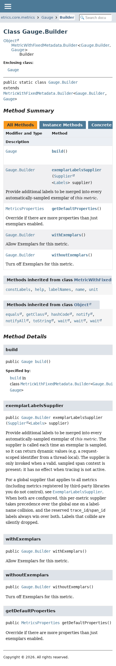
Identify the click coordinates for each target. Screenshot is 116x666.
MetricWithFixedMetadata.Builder (44, 45)
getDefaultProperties (74, 208)
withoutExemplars (70, 255)
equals (12, 314)
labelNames (59, 289)
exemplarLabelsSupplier (76, 170)
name (79, 289)
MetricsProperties (25, 208)
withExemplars (66, 235)
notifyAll (16, 321)
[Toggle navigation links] (7, 6)
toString (42, 321)
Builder (67, 17)
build (57, 151)
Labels (61, 182)
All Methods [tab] (20, 125)
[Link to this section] (58, 111)
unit (93, 289)
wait (62, 321)
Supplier (63, 176)
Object (9, 40)
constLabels (18, 289)
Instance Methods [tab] (62, 125)
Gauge (47, 17)
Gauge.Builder (95, 45)
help (39, 289)
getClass (35, 314)
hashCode (60, 314)
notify (83, 314)
